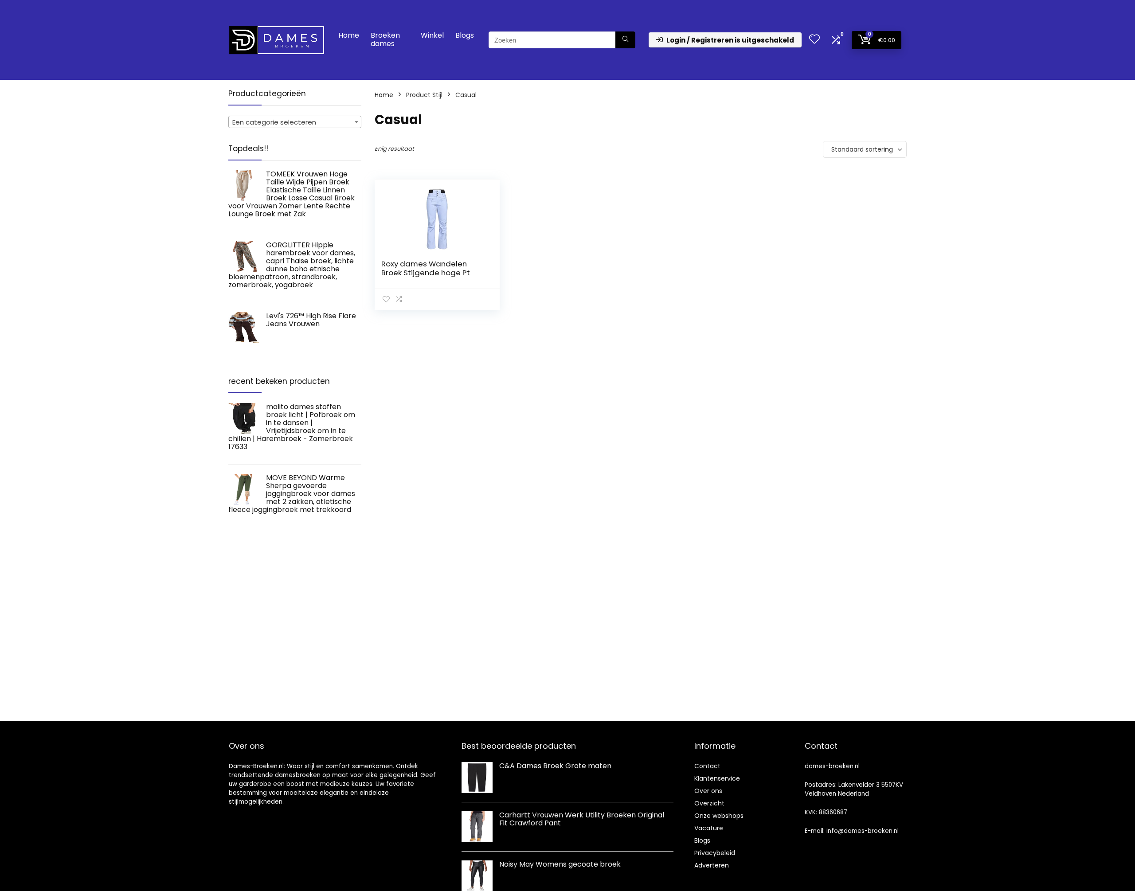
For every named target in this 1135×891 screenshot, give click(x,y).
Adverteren (711, 865)
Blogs (464, 35)
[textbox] (295, 122)
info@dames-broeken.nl (862, 831)
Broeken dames (385, 39)
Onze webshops (719, 815)
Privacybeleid (714, 852)
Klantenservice (717, 778)
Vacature (708, 828)
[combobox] (294, 122)
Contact (707, 766)
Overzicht (709, 803)
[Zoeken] (625, 39)
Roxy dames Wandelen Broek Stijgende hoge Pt (425, 268)
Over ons (708, 790)
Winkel (432, 35)
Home (348, 35)
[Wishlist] (814, 39)
